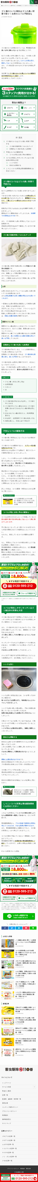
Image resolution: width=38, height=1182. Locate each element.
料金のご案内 (6, 1091)
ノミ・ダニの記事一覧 (9, 1156)
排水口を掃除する (15, 165)
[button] (4, 928)
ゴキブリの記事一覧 (8, 1136)
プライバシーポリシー (9, 1111)
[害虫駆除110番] (9, 2)
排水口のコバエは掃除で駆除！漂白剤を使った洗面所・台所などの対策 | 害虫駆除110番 (24, 792)
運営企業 (5, 1103)
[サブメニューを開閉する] (34, 1087)
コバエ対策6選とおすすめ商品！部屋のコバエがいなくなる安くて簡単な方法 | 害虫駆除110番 (24, 501)
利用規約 (5, 1115)
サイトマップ (6, 1123)
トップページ (6, 1083)
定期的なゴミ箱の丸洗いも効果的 (20, 149)
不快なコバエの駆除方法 (14, 152)
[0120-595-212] (19, 589)
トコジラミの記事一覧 (9, 1148)
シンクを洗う (14, 162)
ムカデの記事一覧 (8, 1144)
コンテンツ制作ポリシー (10, 1107)
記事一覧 (5, 1095)
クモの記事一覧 (7, 1160)
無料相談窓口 (6, 1119)
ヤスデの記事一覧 (8, 1152)
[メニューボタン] (36, 2)
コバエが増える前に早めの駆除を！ (21, 154)
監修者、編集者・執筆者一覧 (11, 1099)
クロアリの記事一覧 (8, 1140)
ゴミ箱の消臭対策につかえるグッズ (21, 146)
